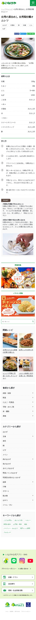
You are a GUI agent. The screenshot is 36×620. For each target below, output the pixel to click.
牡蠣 (24, 25)
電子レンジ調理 (25, 528)
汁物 (4, 486)
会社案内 (11, 611)
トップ (3, 9)
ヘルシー (28, 520)
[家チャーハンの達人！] (18, 306)
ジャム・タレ (7, 505)
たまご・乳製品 (8, 402)
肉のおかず (7, 459)
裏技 (25, 524)
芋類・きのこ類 (8, 407)
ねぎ (3, 28)
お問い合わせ (17, 611)
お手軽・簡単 (17, 524)
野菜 (4, 398)
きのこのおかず (8, 468)
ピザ (4, 450)
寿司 (4, 441)
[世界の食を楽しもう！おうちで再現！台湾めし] (18, 277)
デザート (6, 491)
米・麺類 (6, 411)
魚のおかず (7, 464)
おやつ (5, 500)
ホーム (7, 611)
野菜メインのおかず (10, 473)
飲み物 (5, 496)
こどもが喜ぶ (8, 520)
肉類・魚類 (7, 393)
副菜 (4, 482)
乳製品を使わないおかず (11, 477)
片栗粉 (12, 25)
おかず (4, 25)
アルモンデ (7, 532)
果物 (4, 416)
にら (31, 25)
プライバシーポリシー (25, 611)
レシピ (10, 9)
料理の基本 (7, 524)
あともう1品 (18, 520)
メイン (5, 455)
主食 (4, 436)
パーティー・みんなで (11, 528)
